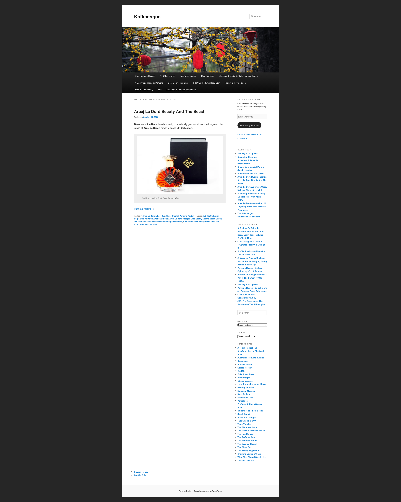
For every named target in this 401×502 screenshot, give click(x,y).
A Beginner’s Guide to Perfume (149, 82)
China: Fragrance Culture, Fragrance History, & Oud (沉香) (251, 244)
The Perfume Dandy (247, 437)
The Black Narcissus (247, 427)
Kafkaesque (147, 16)
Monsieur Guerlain (246, 390)
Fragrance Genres (188, 75)
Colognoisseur (244, 367)
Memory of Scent (245, 387)
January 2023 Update (247, 153)
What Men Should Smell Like (251, 457)
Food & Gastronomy (144, 89)
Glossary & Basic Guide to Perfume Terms (238, 75)
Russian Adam (151, 224)
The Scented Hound (247, 443)
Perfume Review (187, 215)
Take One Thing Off (246, 420)
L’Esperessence (245, 380)
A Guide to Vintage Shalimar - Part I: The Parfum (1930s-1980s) (251, 278)
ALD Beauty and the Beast (157, 218)
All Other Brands (167, 75)
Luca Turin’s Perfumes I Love (251, 384)
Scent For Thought (246, 417)
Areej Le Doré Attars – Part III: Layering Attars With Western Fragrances (251, 206)
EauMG (241, 370)
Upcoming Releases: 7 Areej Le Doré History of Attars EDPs (251, 196)
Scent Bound (243, 413)
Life (159, 89)
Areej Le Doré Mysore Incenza (251, 176)
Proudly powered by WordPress (208, 491)
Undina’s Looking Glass (249, 453)
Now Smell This (245, 397)
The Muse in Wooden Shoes (251, 430)
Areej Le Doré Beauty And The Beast (169, 111)
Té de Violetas (244, 423)
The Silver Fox (244, 447)
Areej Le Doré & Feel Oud (154, 215)
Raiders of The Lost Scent (250, 410)
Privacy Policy (141, 471)
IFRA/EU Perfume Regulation (206, 82)
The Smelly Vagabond (248, 450)
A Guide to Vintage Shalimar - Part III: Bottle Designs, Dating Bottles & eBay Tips (252, 261)
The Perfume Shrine (247, 440)
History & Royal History (235, 82)
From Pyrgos (243, 377)
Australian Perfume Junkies (250, 357)
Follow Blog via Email (249, 125)
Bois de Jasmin (245, 364)
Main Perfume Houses (145, 75)
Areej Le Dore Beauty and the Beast (199, 218)
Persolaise (242, 400)
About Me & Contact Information (181, 89)
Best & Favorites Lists (178, 82)
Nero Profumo (244, 394)
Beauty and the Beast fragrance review (164, 221)
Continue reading (144, 208)
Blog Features (207, 75)
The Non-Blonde (245, 433)
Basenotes (242, 360)
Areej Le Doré (175, 218)
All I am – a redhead (247, 347)
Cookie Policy (141, 475)
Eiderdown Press (245, 374)
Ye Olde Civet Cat (245, 460)
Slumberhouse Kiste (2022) (250, 173)
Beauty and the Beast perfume (197, 221)
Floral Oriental (172, 215)
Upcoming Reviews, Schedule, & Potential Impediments (247, 160)
